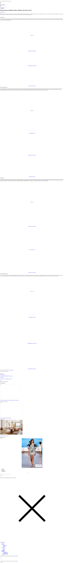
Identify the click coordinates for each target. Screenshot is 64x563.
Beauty (3, 469)
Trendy (3, 7)
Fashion (1, 7)
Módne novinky (5, 545)
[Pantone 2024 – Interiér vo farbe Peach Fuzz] (11, 434)
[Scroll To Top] (0, 557)
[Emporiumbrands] (2, 542)
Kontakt (3, 554)
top (2, 373)
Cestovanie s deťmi (5, 552)
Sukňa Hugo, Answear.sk (32, 176)
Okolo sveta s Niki (5, 553)
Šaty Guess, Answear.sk (32, 249)
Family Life (3, 550)
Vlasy (4, 549)
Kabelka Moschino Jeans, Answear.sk (32, 343)
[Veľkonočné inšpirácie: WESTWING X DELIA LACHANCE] (11, 416)
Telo (3, 548)
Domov (3, 543)
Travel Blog (3, 471)
